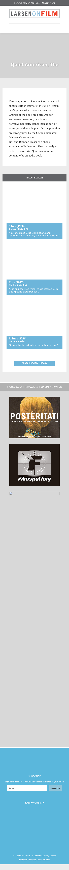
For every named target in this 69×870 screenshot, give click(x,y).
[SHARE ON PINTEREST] (23, 97)
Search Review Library (34, 363)
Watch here (48, 2)
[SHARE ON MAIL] (29, 97)
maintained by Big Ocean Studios (34, 859)
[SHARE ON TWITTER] (12, 97)
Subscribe (55, 787)
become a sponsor (51, 386)
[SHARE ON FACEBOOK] (18, 97)
